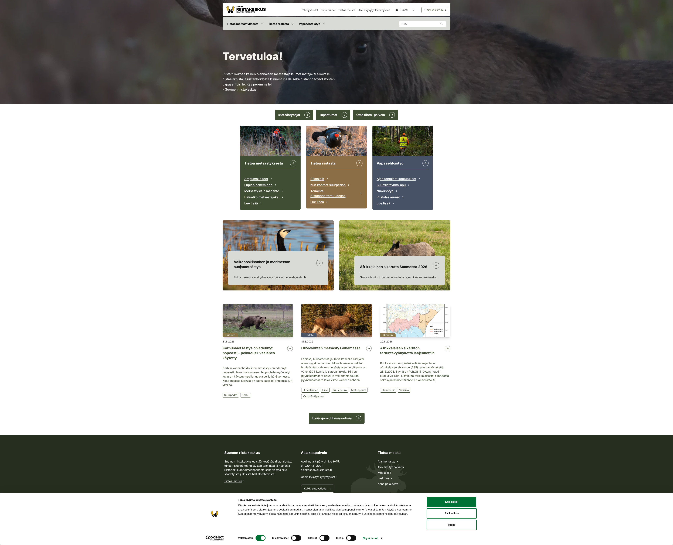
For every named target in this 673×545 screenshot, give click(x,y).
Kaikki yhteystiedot (315, 488)
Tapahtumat (328, 10)
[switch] (296, 538)
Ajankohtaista (386, 461)
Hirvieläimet (310, 390)
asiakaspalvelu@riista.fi (316, 470)
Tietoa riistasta (278, 24)
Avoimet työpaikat (390, 467)
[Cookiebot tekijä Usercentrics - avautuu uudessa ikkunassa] (214, 538)
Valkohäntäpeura (313, 396)
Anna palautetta (388, 484)
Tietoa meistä (346, 10)
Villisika (404, 390)
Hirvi (325, 390)
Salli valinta (452, 513)
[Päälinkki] (425, 163)
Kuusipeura (340, 390)
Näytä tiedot (370, 538)
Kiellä (451, 524)
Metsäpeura (358, 390)
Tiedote (309, 335)
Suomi (404, 10)
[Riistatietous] (359, 163)
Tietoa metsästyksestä (242, 24)
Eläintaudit (388, 390)
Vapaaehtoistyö (309, 24)
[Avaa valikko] (262, 24)
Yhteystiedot (310, 10)
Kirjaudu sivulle (435, 9)
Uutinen (230, 335)
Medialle (383, 472)
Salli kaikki (451, 501)
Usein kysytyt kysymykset (374, 10)
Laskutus (383, 478)
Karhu (245, 395)
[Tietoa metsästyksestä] (293, 163)
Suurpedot (230, 395)
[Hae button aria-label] (442, 24)
